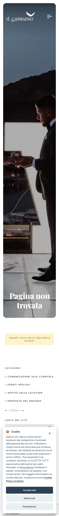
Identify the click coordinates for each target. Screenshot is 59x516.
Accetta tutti (29, 490)
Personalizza (29, 506)
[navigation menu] (49, 16)
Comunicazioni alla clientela (31, 376)
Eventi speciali (19, 384)
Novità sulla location (25, 392)
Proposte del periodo (25, 401)
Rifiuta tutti (29, 498)
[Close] (49, 433)
